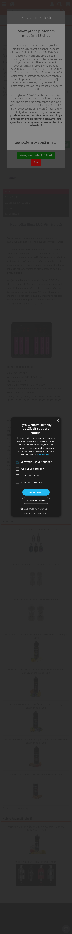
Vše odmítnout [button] (36, 500)
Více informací (44, 454)
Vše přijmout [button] (36, 492)
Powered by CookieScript (36, 513)
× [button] (57, 420)
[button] (36, 508)
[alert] (36, 467)
